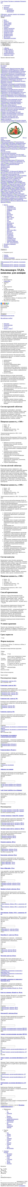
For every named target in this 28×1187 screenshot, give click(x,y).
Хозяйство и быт (8, 32)
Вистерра (9, 216)
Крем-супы (8, 1157)
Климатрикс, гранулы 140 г (8, 685)
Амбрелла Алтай (11, 209)
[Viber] (4, 303)
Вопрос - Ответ (8, 328)
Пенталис (9, 231)
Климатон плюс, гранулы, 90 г (9, 698)
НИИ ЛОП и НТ (11, 227)
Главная (6, 255)
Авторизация (10, 10)
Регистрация (10, 11)
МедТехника (7, 36)
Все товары (7, 25)
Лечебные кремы (8, 34)
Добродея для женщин (7, 769)
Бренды (6, 204)
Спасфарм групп (11, 238)
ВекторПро (10, 214)
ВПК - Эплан (10, 217)
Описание (6, 323)
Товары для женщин (9, 258)
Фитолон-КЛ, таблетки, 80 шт (9, 1013)
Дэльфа (9, 221)
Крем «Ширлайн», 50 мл (7, 868)
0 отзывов (6, 278)
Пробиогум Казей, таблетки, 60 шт (10, 889)
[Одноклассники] (3, 303)
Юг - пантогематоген (12, 242)
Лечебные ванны (8, 35)
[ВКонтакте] (1, 303)
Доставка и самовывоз (14, 1)
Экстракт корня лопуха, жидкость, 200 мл (12, 828)
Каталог (5, 64)
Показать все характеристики (11, 300)
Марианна (9, 224)
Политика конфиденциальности (12, 1118)
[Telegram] (8, 303)
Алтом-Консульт (11, 207)
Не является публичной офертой (10, 1125)
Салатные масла (9, 1160)
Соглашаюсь (22, 1185)
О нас (2, 1)
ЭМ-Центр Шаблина (12, 241)
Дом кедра (9, 218)
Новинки (6, 247)
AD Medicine (10, 206)
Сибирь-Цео (10, 237)
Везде (5, 20)
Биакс (8, 211)
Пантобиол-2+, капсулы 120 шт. (9, 935)
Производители (5, 170)
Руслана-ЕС (10, 234)
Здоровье (6, 27)
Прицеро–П (10, 233)
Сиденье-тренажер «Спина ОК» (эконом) (12, 815)
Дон (8, 220)
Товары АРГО (7, 24)
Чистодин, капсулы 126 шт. (8, 955)
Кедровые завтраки (9, 1154)
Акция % (6, 21)
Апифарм (9, 210)
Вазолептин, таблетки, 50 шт (9, 855)
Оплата (6, 1)
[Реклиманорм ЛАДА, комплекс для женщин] (13, 264)
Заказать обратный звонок (8, 57)
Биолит (9, 213)
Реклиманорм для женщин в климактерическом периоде (9, 736)
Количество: (4, 307)
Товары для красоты (9, 28)
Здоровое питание (8, 29)
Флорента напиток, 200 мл (8, 842)
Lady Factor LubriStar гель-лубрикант (11, 790)
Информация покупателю (10, 1121)
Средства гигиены (9, 31)
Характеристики (8, 325)
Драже (8, 1162)
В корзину (3, 314)
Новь (8, 228)
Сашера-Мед (10, 235)
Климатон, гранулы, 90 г (8, 711)
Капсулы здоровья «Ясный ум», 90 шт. (11, 992)
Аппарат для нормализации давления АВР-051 (14, 1034)
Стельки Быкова (11, 240)
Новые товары (7, 22)
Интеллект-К (10, 223)
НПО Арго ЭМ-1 (11, 230)
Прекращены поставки (10, 38)
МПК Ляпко (10, 225)
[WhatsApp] (6, 303)
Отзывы (6, 326)
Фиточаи (9, 1163)
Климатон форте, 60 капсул (8, 750)
